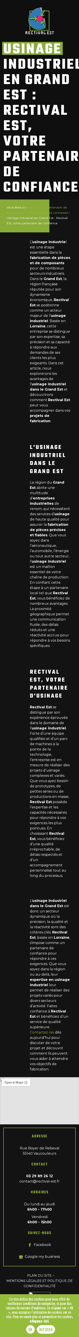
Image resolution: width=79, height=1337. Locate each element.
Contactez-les (42, 1032)
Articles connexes (54, 212)
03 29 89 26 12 (39, 1176)
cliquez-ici (39, 1321)
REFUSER (46, 1329)
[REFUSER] (73, 1317)
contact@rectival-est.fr (39, 1181)
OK (30, 1329)
